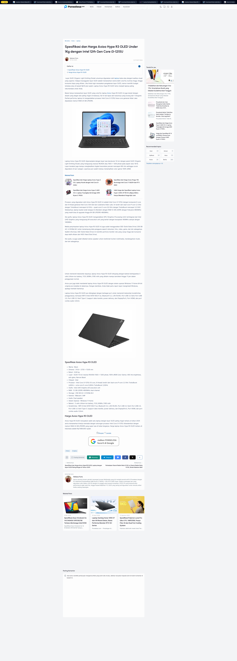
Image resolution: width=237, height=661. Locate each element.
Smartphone (108, 6)
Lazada (108, 433)
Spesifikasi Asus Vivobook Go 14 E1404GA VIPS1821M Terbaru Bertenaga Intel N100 (75, 520)
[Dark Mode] (161, 7)
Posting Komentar (79, 457)
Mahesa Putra (78, 477)
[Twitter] (133, 457)
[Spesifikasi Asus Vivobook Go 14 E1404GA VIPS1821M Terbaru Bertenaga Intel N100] (76, 513)
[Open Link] (172, 7)
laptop (116, 78)
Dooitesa (140, 635)
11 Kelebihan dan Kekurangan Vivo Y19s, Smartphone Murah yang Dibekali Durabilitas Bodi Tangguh (159, 88)
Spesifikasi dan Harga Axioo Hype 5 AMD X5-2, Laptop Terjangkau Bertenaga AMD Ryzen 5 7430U (86, 192)
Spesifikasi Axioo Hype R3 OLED (78, 70)
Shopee (101, 433)
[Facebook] (125, 457)
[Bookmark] (67, 458)
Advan (166, 151)
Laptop (75, 451)
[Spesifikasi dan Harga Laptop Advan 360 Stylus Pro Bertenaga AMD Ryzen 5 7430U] (131, 550)
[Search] (168, 7)
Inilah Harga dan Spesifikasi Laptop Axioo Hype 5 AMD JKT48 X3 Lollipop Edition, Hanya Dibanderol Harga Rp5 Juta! (127, 192)
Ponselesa (140, 633)
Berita (92, 6)
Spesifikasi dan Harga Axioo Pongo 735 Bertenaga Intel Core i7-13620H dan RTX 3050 (127, 182)
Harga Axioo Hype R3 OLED (77, 72)
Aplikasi (117, 6)
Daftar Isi (70, 66)
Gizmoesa (140, 631)
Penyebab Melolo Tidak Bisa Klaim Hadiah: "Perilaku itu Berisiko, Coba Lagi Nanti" (164, 114)
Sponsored (126, 6)
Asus (166, 155)
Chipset (99, 6)
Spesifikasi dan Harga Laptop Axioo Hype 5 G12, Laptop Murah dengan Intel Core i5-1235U (87, 182)
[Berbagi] (139, 457)
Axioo (109, 93)
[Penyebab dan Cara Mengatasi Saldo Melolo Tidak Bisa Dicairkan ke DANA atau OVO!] (151, 107)
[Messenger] (118, 457)
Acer (151, 151)
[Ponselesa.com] (74, 7)
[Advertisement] (118, 24)
